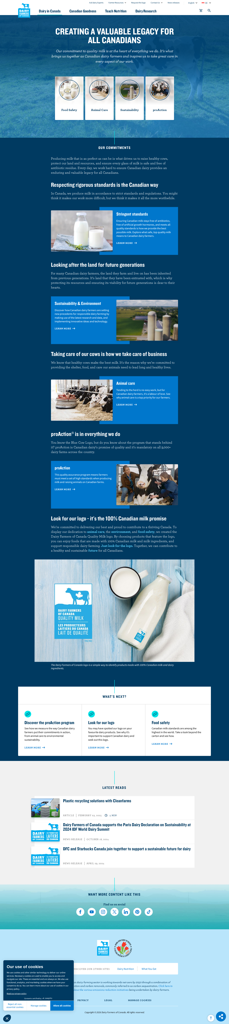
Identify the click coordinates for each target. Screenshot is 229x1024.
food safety (146, 532)
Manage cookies (140, 1000)
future (93, 550)
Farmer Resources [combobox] (116, 2)
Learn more (124, 243)
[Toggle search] (209, 11)
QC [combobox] (206, 3)
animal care (95, 532)
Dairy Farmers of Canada (24, 10)
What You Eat (149, 968)
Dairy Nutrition (125, 968)
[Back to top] (211, 1018)
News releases (174, 2)
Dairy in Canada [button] (50, 11)
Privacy (83, 1000)
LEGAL (108, 1000)
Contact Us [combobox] (155, 2)
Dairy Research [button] (146, 11)
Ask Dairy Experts (96, 2)
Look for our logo (101, 722)
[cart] (201, 11)
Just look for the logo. (117, 546)
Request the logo (138, 2)
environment (120, 532)
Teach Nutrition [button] (116, 11)
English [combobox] (191, 3)
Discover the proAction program (49, 722)
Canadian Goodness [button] (82, 11)
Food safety (161, 722)
